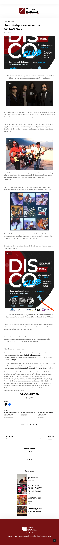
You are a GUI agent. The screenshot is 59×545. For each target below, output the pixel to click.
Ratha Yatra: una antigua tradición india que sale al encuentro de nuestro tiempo (34, 499)
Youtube (11, 368)
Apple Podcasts (36, 368)
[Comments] (36, 424)
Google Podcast (25, 368)
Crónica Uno (18, 355)
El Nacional (34, 355)
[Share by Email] (33, 424)
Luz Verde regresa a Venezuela (28, 412)
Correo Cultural (23, 536)
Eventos (7, 21)
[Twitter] (7, 2)
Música (13, 21)
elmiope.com (31, 337)
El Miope (12, 360)
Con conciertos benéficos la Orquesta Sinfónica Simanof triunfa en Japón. (35, 510)
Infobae (10, 355)
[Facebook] (5, 2)
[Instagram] (9, 2)
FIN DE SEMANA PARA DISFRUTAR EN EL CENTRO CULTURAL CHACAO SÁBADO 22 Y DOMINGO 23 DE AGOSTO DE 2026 (35, 488)
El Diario (26, 355)
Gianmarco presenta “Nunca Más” (33, 478)
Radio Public (47, 368)
